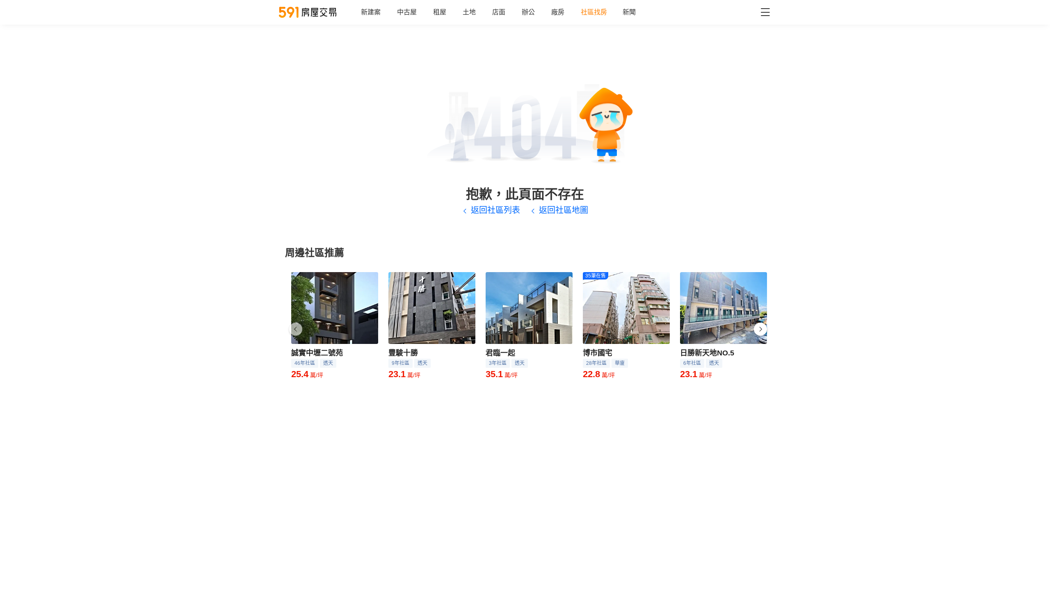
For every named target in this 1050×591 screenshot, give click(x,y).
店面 (498, 12)
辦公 (528, 12)
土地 (469, 12)
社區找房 (594, 12)
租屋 (439, 12)
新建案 (371, 12)
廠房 (557, 12)
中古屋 (407, 12)
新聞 (629, 12)
